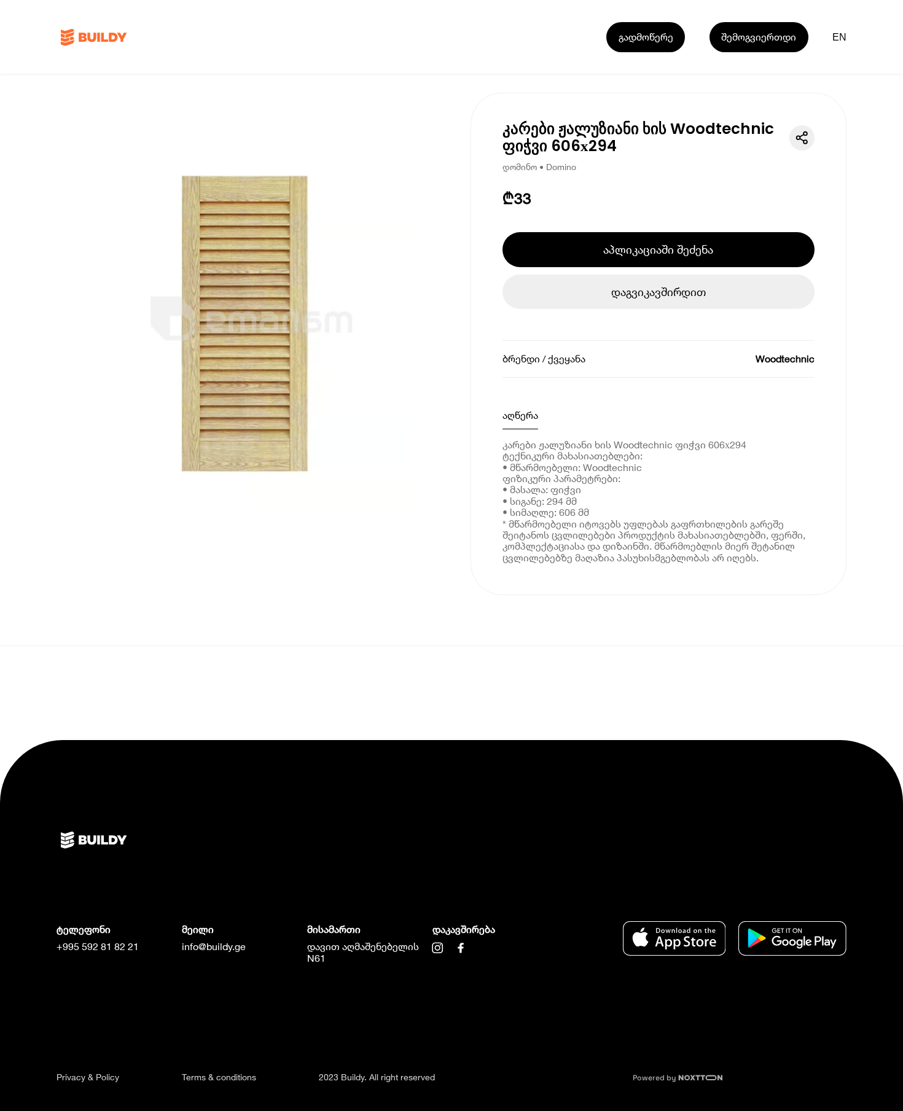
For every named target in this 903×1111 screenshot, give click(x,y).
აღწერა (520, 415)
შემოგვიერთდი (758, 36)
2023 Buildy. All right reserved (377, 1077)
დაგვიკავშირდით (658, 291)
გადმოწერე (646, 36)
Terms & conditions (219, 1077)
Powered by (655, 1078)
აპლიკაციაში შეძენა (658, 249)
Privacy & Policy (88, 1077)
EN (839, 36)
